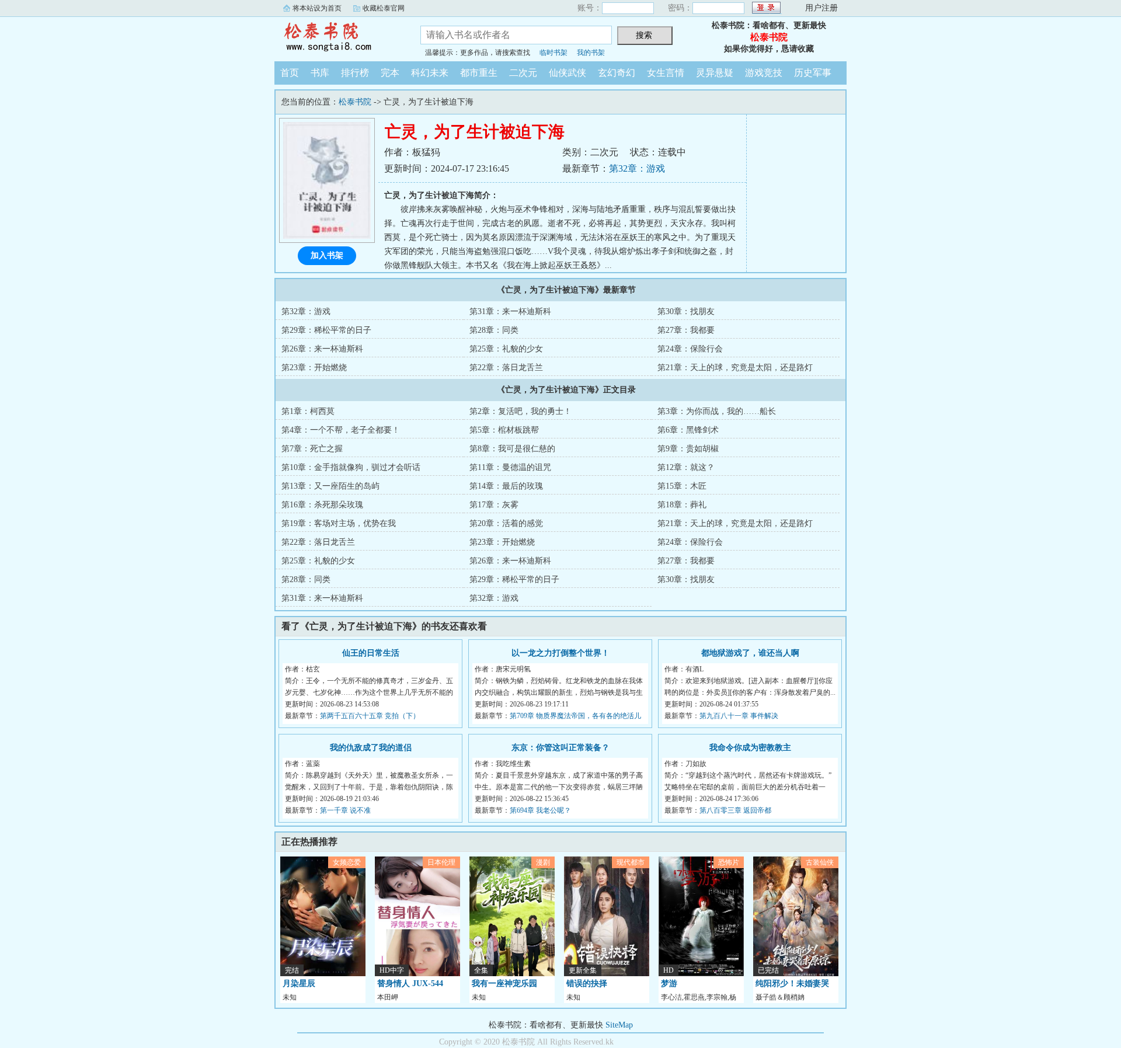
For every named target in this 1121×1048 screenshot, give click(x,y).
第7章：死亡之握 (312, 448)
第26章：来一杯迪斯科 (322, 348)
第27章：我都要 (686, 330)
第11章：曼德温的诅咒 (510, 467)
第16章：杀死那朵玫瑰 (322, 504)
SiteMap (619, 1025)
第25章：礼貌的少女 (506, 348)
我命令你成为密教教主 (750, 747)
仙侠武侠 (567, 73)
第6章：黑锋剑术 (688, 430)
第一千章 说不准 (345, 810)
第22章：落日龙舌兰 (506, 367)
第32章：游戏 (637, 168)
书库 (320, 73)
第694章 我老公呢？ (540, 810)
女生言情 (665, 73)
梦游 (669, 983)
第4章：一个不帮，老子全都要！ (340, 430)
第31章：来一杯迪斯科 (510, 311)
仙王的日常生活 (370, 653)
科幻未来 (429, 73)
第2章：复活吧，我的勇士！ (520, 411)
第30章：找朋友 (686, 311)
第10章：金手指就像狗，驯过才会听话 (350, 467)
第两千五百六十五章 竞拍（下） (370, 716)
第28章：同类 (493, 330)
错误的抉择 (586, 983)
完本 (390, 73)
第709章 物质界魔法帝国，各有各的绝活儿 (575, 716)
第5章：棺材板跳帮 (504, 430)
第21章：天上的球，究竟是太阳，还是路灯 (735, 367)
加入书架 (327, 255)
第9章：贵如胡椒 (688, 448)
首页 (289, 73)
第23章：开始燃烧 (314, 367)
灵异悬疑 (714, 73)
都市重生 (478, 73)
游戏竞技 (763, 73)
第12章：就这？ (686, 467)
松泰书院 (338, 37)
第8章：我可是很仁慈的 (512, 448)
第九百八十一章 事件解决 (738, 716)
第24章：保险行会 (690, 348)
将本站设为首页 (317, 8)
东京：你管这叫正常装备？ (560, 747)
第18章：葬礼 (681, 504)
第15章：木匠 (681, 486)
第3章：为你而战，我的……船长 (716, 411)
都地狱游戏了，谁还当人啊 (750, 653)
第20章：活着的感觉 (506, 523)
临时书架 (553, 52)
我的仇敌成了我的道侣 (371, 747)
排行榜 (355, 73)
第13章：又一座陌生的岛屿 (330, 486)
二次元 (523, 73)
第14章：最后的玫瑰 (506, 486)
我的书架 (591, 52)
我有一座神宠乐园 (504, 983)
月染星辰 (299, 983)
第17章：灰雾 (493, 504)
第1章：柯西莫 (308, 411)
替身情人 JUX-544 (410, 983)
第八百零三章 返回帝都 (735, 810)
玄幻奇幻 (616, 73)
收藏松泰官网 (384, 8)
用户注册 (821, 8)
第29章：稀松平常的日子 (326, 330)
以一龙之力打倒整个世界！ (560, 653)
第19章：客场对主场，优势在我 (338, 523)
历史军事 (812, 73)
